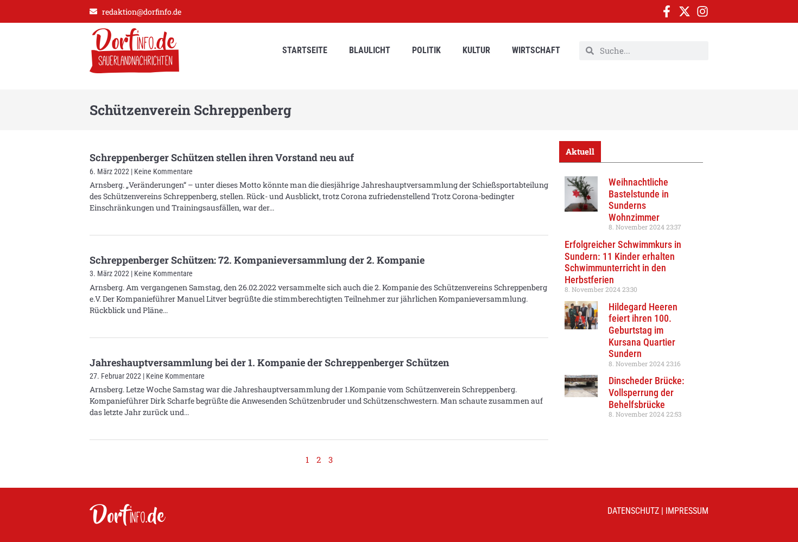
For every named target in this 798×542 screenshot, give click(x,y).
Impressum (687, 511)
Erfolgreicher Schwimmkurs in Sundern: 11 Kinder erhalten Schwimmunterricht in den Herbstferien (623, 262)
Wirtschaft (536, 50)
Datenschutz (633, 511)
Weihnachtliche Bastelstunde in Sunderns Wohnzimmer (639, 199)
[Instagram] (702, 11)
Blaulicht (369, 50)
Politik (426, 50)
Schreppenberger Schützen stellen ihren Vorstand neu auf (222, 157)
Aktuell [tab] (580, 151)
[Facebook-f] (667, 11)
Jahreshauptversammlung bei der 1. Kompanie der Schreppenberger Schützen (269, 362)
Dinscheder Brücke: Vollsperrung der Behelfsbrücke (647, 392)
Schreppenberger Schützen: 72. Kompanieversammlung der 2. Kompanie (257, 259)
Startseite (304, 50)
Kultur (476, 50)
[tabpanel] (631, 301)
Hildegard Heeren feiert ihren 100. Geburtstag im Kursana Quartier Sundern (643, 330)
